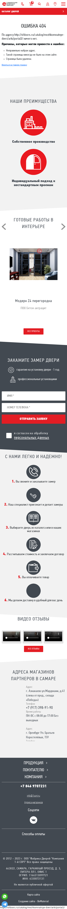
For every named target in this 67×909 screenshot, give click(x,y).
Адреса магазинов (33, 802)
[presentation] (4, 227)
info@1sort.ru (33, 796)
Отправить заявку (33, 419)
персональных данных (31, 438)
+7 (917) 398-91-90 (39, 708)
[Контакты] (22, 4)
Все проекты (33, 331)
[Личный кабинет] (48, 4)
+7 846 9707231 (33, 786)
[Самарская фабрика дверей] (9, 4)
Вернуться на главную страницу (14, 65)
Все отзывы (33, 649)
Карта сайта (33, 895)
